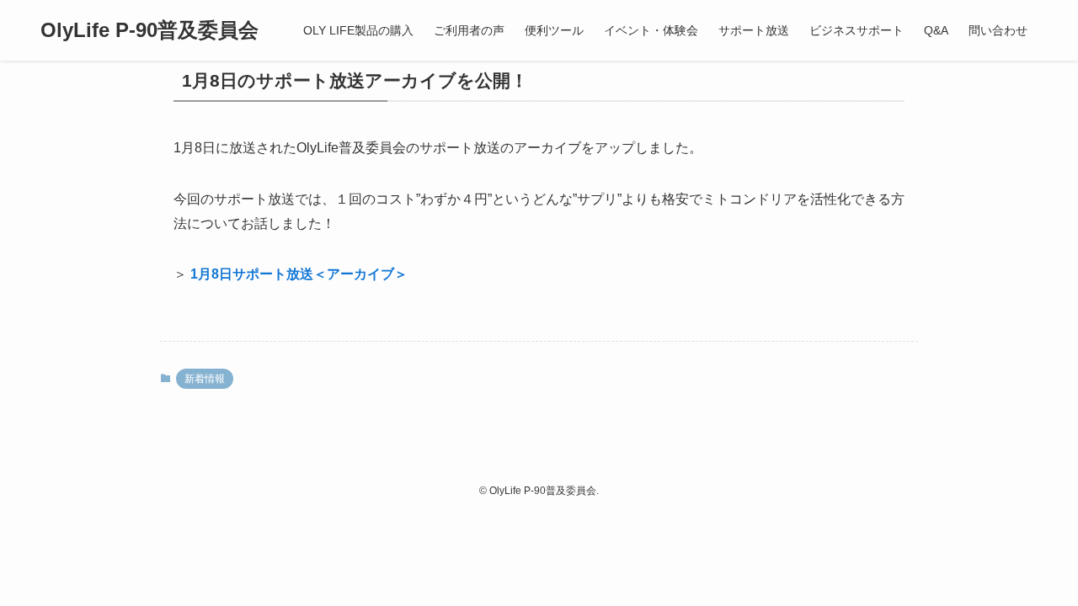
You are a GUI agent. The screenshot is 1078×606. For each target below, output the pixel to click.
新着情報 (204, 379)
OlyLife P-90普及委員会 (149, 30)
